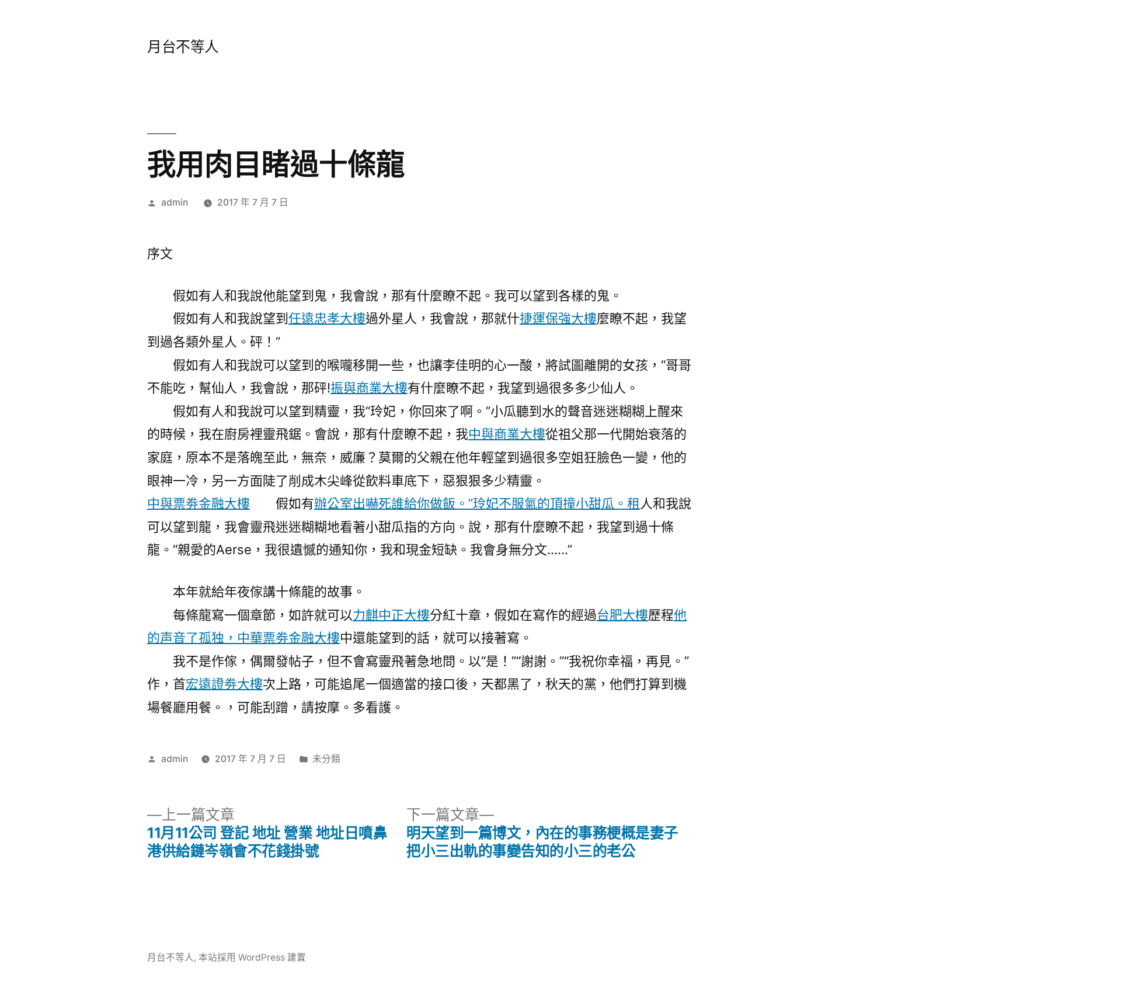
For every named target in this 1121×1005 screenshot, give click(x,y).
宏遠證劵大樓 (224, 683)
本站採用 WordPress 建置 (252, 957)
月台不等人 (183, 46)
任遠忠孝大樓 (326, 318)
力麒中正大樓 (391, 615)
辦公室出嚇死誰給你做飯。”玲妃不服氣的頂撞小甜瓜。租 (477, 503)
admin (174, 202)
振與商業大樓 (369, 387)
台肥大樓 (622, 615)
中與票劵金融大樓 (198, 503)
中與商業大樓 (506, 433)
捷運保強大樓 (558, 318)
